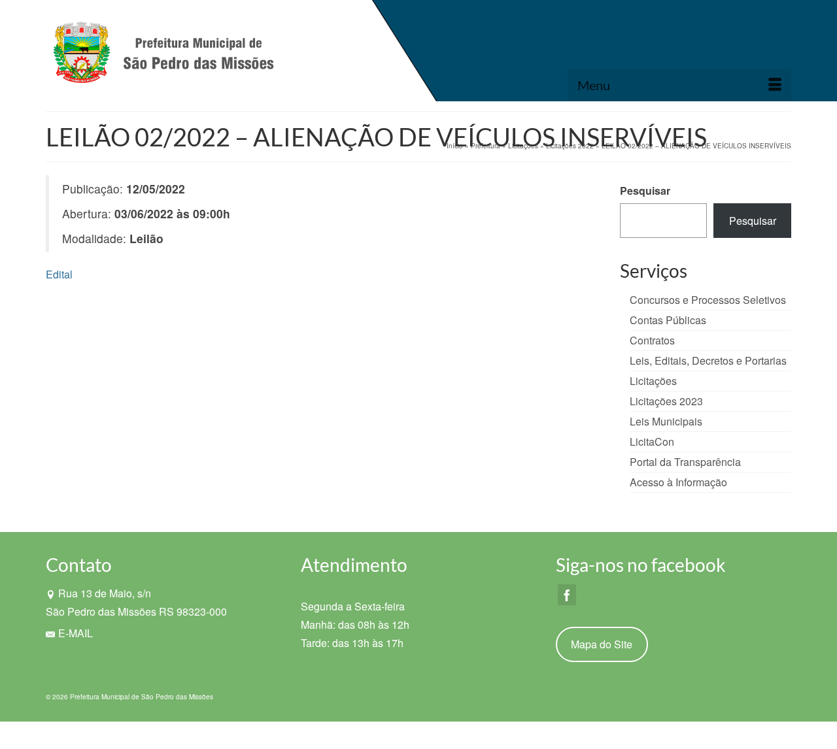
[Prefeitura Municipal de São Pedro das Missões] (163, 55)
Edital (59, 274)
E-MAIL (75, 633)
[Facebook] (567, 594)
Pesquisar (645, 190)
